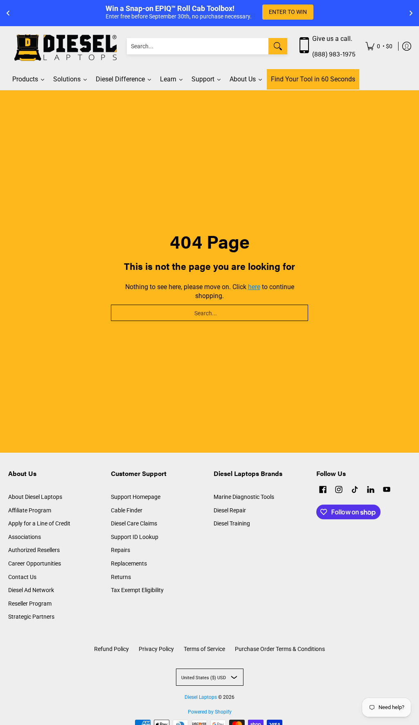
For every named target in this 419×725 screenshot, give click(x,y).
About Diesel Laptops (35, 497)
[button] (323, 490)
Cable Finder (126, 510)
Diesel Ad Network (31, 590)
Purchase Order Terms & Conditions (280, 649)
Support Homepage (135, 497)
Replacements (129, 563)
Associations (24, 537)
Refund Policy (111, 649)
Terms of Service (204, 649)
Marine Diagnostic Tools (244, 497)
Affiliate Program (29, 510)
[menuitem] (379, 46)
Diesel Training (232, 523)
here (254, 287)
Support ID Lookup (134, 537)
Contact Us (22, 577)
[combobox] (197, 46)
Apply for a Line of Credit (39, 523)
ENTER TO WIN (288, 12)
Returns (121, 577)
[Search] (277, 46)
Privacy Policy (156, 649)
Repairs (120, 550)
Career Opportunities (34, 563)
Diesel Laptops (201, 697)
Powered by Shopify (210, 712)
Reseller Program (30, 603)
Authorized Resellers (34, 550)
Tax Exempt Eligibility (137, 590)
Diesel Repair (230, 510)
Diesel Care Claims (134, 523)
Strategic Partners (31, 616)
